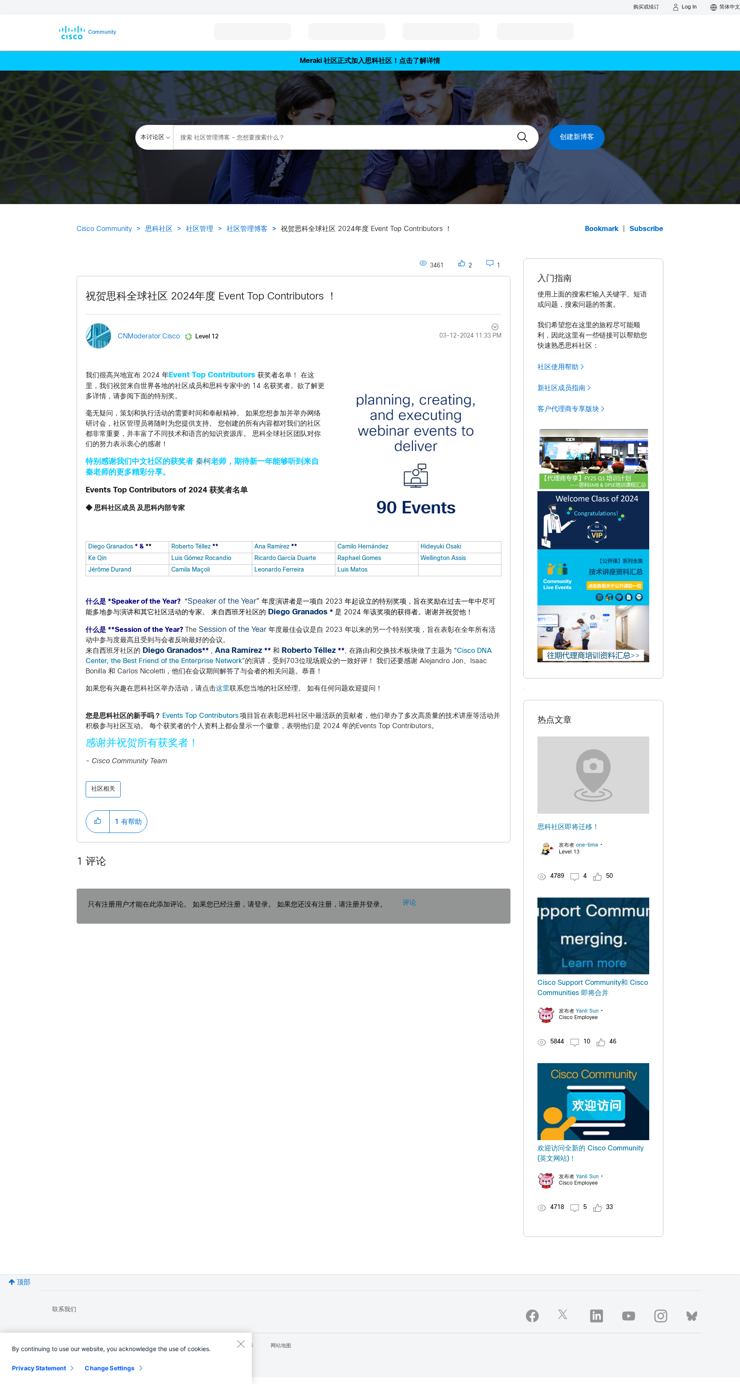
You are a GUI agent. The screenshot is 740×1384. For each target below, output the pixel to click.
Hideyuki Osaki (441, 547)
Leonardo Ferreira (279, 570)
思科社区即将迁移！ (568, 827)
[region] (126, 1358)
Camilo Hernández (362, 547)
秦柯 (203, 461)
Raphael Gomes (359, 558)
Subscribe (646, 229)
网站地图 (281, 1345)
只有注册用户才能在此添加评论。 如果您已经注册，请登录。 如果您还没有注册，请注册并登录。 (237, 904)
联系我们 (64, 1310)
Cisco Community (104, 229)
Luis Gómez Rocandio (201, 558)
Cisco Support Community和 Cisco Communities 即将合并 (592, 988)
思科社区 (159, 229)
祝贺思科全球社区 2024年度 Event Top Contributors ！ (211, 297)
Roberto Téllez (191, 547)
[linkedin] (596, 1316)
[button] (415, 455)
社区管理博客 (247, 229)
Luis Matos (352, 570)
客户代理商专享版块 (568, 409)
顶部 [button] (23, 1282)
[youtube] (628, 1316)
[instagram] (660, 1316)
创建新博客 (577, 137)
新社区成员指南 (561, 388)
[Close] (240, 1344)
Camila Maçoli (190, 570)
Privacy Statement (39, 1368)
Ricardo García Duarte (285, 558)
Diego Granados (110, 547)
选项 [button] (490, 328)
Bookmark (601, 229)
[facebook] (532, 1316)
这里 (223, 688)
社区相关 (103, 789)
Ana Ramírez (271, 547)
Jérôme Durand (109, 570)
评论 (409, 903)
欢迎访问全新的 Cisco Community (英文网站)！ (590, 1153)
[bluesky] (691, 1314)
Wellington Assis (443, 558)
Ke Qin (97, 558)
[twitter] (564, 1316)
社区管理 (199, 229)
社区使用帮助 (558, 367)
